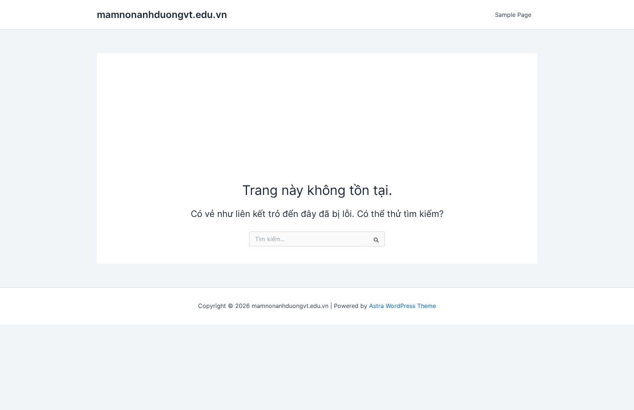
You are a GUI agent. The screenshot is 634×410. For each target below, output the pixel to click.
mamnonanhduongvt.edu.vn (162, 14)
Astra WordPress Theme (402, 305)
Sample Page (513, 14)
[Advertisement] (317, 126)
